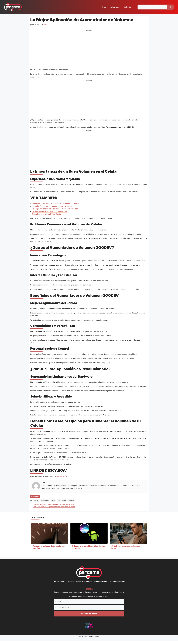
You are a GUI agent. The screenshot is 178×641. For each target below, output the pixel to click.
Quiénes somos (58, 582)
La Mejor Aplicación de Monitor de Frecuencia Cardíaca (55, 209)
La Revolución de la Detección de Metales (49, 211)
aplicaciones (45, 500)
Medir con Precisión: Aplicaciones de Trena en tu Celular (55, 204)
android (36, 500)
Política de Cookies (101, 582)
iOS (59, 500)
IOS (67, 476)
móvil (64, 500)
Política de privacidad (84, 582)
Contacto (70, 582)
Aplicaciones (114, 7)
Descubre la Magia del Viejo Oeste (46, 214)
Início (104, 7)
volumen (71, 500)
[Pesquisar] (171, 7)
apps (53, 500)
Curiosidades (128, 7)
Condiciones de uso (117, 582)
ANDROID (61, 476)
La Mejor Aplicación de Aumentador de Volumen (52, 206)
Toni (43, 483)
